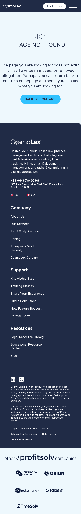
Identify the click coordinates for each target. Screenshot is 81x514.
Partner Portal (21, 316)
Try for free (54, 6)
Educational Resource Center (26, 346)
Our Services (20, 224)
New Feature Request (26, 308)
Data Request (49, 434)
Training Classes (22, 286)
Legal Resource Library (27, 337)
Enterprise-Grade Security (23, 248)
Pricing (15, 239)
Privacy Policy (29, 428)
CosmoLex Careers (24, 257)
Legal (14, 428)
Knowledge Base (22, 278)
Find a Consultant (23, 301)
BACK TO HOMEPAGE (40, 99)
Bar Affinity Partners (25, 231)
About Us (17, 216)
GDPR (45, 428)
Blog (14, 356)
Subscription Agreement (24, 434)
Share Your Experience (27, 293)
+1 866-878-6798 (25, 180)
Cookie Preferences (22, 439)
